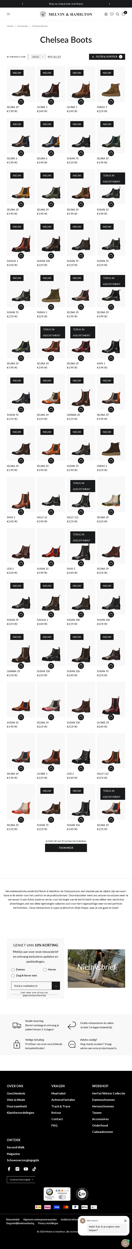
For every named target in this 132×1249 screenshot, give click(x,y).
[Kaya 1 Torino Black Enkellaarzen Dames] (111, 340)
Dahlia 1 (12, 260)
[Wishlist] (112, 14)
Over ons (15, 1086)
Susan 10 (102, 209)
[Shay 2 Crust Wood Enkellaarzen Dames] (21, 494)
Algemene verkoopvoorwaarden (40, 1219)
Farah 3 (102, 107)
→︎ (55, 985)
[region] (66, 4)
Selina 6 (12, 158)
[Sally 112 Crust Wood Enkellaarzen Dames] (111, 751)
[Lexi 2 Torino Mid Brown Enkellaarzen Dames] (21, 545)
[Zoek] (117, 14)
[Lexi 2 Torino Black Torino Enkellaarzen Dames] (81, 751)
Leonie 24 (103, 722)
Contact (57, 1119)
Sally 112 (72, 517)
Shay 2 (11, 517)
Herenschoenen (103, 1106)
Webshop (100, 1086)
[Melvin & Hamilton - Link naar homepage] (66, 14)
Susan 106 (73, 671)
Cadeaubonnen (102, 1132)
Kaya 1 (101, 363)
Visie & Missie (16, 1100)
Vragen (58, 1086)
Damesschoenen (103, 1100)
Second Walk (15, 1147)
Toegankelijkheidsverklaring (20, 1223)
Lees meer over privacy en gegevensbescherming (34, 992)
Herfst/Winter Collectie (108, 1093)
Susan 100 (43, 260)
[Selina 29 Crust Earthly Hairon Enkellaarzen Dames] (21, 802)
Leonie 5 (42, 107)
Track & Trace (60, 1106)
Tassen (97, 1112)
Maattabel (58, 1093)
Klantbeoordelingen (20, 1112)
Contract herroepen (20, 1179)
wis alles (54, 56)
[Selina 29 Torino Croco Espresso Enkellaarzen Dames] (111, 545)
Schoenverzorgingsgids (23, 1160)
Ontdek (14, 1139)
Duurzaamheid (17, 1106)
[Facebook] (9, 1169)
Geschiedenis (16, 1093)
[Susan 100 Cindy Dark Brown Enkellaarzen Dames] (81, 699)
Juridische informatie (71, 1219)
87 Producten (16, 56)
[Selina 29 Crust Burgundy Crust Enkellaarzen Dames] (21, 751)
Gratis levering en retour (84, 3)
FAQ (54, 1125)
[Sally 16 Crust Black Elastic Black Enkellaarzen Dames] (51, 494)
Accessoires (100, 1119)
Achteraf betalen (63, 1100)
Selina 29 (13, 107)
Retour (56, 1112)
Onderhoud (100, 1125)
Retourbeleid (12, 1219)
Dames (35, 56)
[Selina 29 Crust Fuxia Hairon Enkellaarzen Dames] (51, 699)
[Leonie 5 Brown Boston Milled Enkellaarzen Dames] (51, 751)
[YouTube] (26, 1169)
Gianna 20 (73, 414)
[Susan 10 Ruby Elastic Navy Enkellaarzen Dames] (51, 545)
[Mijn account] (106, 14)
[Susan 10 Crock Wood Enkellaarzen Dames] (21, 699)
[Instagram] (17, 1169)
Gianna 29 (13, 671)
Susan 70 (72, 158)
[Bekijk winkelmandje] (122, 14)
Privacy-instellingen (48, 1223)
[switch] (62, 1197)
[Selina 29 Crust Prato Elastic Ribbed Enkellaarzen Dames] (21, 340)
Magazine (13, 1154)
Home (10, 25)
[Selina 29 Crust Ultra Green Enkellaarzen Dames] (111, 494)
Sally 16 (42, 517)
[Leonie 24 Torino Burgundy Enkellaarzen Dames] (111, 699)
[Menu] (68, 1189)
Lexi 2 (10, 568)
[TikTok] (34, 1169)
